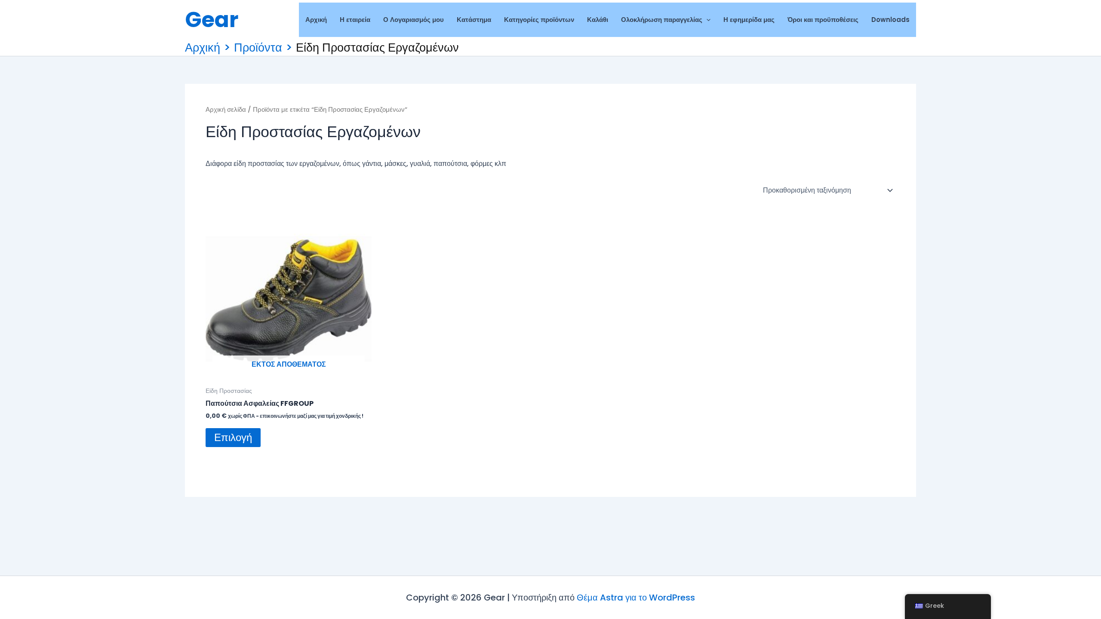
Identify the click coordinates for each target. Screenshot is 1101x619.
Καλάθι (597, 19)
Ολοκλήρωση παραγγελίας (661, 19)
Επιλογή (233, 437)
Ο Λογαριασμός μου (413, 19)
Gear (212, 19)
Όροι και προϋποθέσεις (822, 19)
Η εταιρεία (355, 19)
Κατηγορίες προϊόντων (539, 19)
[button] (706, 20)
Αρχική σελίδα (226, 109)
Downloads (890, 19)
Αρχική (316, 19)
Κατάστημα (474, 19)
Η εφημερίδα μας (749, 19)
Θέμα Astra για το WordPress (636, 597)
